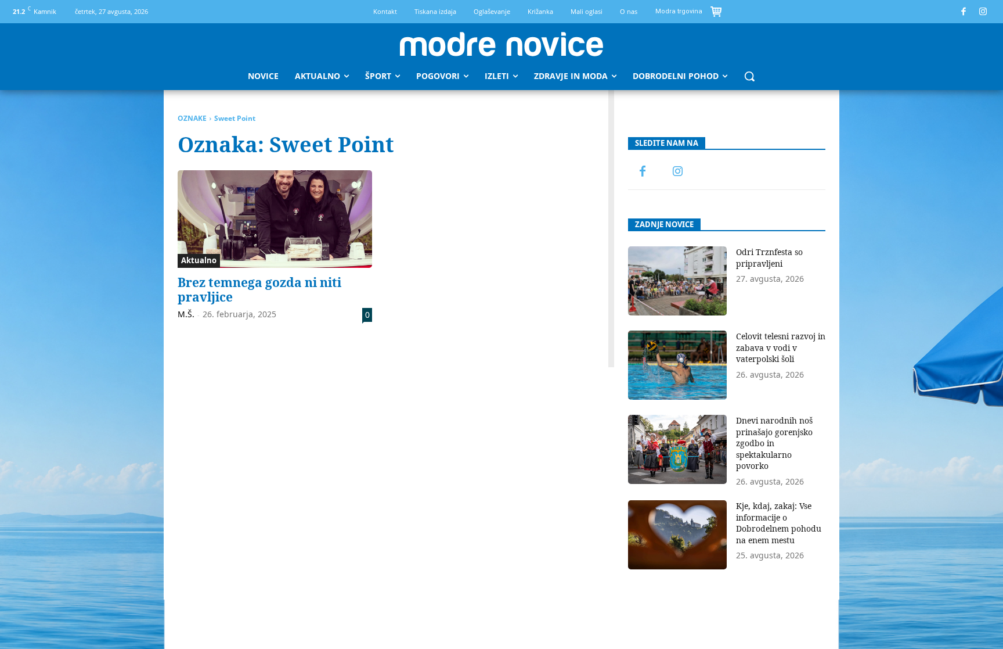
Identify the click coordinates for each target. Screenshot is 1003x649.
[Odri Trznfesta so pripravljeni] (677, 280)
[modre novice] (501, 44)
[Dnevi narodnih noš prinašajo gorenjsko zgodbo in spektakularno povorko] (677, 449)
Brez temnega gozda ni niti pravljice (259, 289)
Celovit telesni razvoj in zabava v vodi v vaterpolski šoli (780, 347)
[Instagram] (983, 11)
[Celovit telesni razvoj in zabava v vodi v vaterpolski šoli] (677, 365)
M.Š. (186, 314)
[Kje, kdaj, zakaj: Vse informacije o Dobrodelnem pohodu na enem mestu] (677, 534)
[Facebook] (963, 11)
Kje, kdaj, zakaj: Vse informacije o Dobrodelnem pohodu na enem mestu (778, 523)
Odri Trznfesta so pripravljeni (769, 257)
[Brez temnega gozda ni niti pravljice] (275, 219)
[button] (749, 76)
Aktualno (199, 260)
